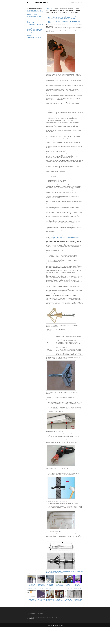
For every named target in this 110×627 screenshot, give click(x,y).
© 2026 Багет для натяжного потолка (35, 612)
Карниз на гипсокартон (59, 572)
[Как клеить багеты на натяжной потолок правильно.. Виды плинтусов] (50, 598)
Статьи (81, 2)
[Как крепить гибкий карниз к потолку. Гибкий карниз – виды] (59, 583)
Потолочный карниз (66, 571)
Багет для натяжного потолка (38, 2)
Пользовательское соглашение (39, 614)
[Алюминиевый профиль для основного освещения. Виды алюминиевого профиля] (77, 583)
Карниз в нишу (74, 571)
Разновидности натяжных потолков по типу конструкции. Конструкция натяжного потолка (35, 39)
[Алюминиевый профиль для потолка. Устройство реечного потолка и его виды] (50, 583)
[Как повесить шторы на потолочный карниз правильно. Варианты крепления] (77, 598)
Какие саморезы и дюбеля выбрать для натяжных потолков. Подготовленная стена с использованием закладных (34, 29)
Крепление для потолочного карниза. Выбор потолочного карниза (61, 19)
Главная (72, 2)
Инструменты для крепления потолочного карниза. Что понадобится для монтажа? (64, 16)
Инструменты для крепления (56, 571)
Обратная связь (31, 618)
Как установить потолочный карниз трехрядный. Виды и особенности (61, 18)
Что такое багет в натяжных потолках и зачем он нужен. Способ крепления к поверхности (35, 34)
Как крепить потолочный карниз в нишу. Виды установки (59, 17)
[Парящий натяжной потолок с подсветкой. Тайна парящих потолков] (41, 598)
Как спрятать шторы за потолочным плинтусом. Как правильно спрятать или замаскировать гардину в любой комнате (35, 18)
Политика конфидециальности (34, 616)
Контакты (30, 614)
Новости (77, 2)
